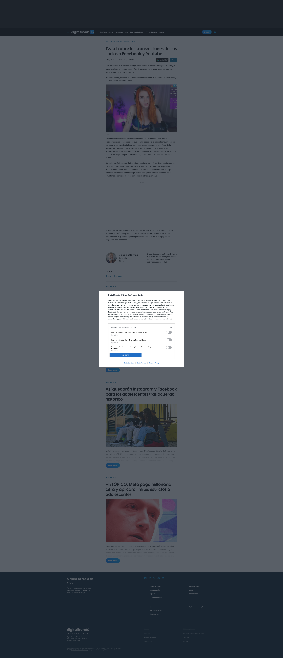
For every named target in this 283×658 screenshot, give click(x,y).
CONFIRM (125, 355)
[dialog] (141, 329)
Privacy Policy (154, 363)
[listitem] (141, 327)
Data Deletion (129, 363)
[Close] (180, 295)
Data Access (141, 363)
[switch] (169, 332)
